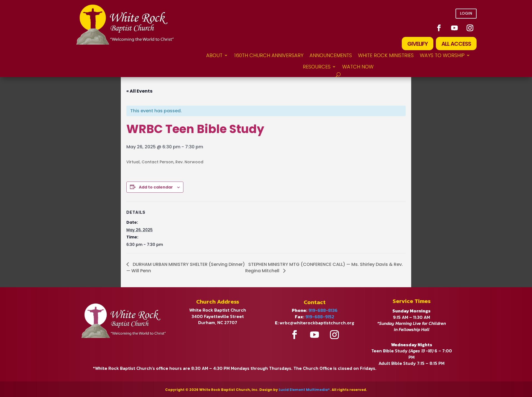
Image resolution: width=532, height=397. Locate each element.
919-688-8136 (322, 310)
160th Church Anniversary (268, 55)
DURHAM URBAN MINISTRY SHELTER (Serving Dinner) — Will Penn (185, 267)
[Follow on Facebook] (439, 28)
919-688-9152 (319, 316)
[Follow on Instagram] (470, 28)
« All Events (139, 91)
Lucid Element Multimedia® (304, 389)
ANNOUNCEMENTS (331, 55)
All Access (456, 44)
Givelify (417, 44)
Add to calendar (156, 187)
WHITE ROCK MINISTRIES (386, 55)
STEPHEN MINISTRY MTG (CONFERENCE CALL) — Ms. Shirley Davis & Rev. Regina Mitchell (324, 267)
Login (466, 13)
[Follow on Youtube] (454, 28)
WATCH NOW (358, 66)
